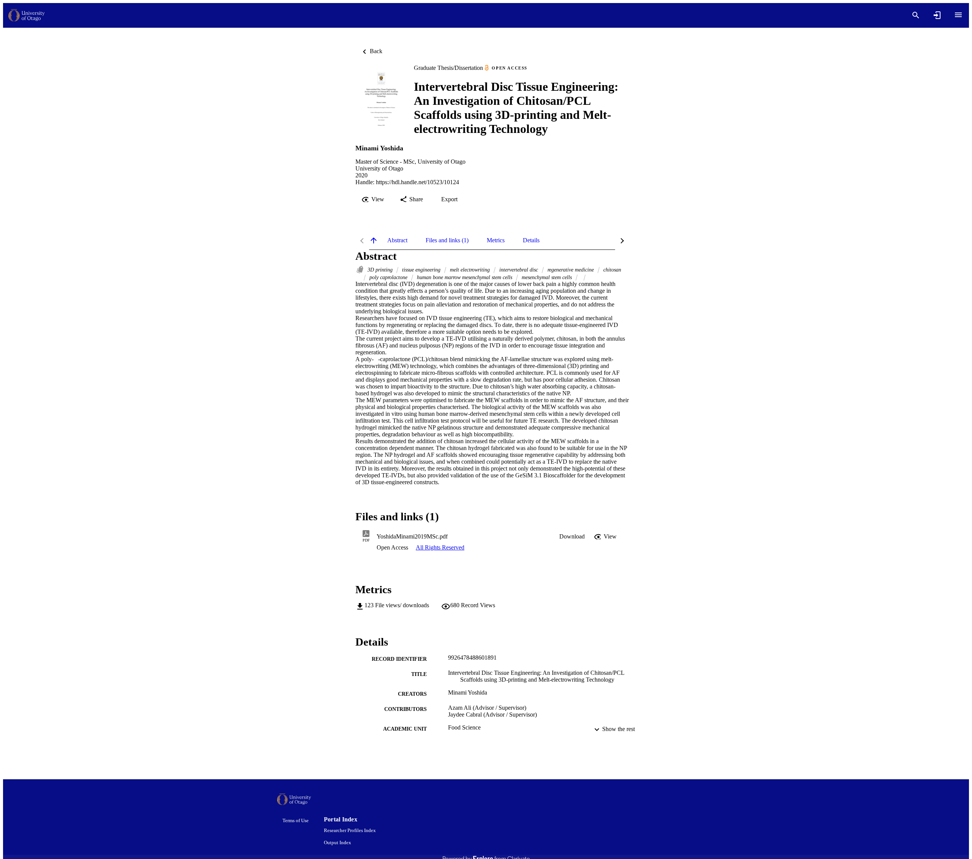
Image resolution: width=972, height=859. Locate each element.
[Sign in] (937, 15)
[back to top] (373, 240)
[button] (572, 536)
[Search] (915, 15)
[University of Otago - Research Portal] (26, 15)
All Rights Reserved (440, 547)
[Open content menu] (958, 14)
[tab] (397, 240)
